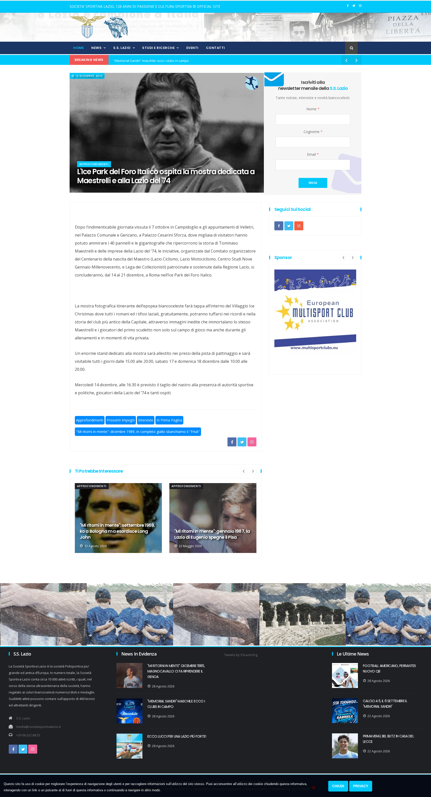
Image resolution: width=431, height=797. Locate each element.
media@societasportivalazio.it (38, 727)
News (96, 47)
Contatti (215, 47)
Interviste (145, 420)
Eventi (192, 47)
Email (313, 154)
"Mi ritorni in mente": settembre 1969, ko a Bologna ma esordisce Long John (117, 531)
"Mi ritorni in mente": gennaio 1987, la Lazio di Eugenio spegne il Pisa (212, 534)
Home (78, 47)
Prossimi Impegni (121, 420)
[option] (118, 518)
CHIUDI (338, 786)
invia (313, 183)
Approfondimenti (94, 164)
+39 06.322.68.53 (28, 735)
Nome (313, 109)
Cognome (313, 131)
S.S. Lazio (122, 47)
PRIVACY (360, 786)
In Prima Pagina (169, 420)
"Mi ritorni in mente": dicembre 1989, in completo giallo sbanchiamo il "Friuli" (138, 431)
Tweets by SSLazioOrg (240, 655)
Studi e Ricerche (158, 47)
